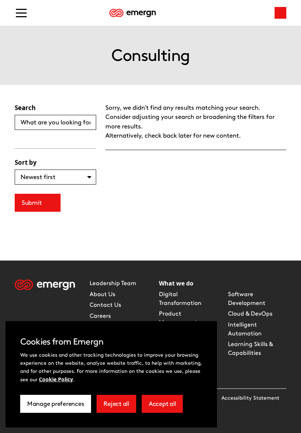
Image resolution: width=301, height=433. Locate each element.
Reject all (120, 406)
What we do (176, 283)
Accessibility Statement (250, 398)
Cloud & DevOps (250, 313)
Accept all (166, 406)
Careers (100, 315)
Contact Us (105, 304)
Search (25, 107)
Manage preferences (55, 406)
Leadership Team (113, 283)
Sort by (26, 162)
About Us (102, 294)
